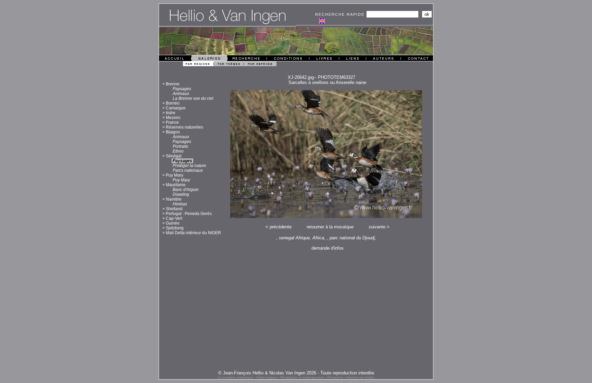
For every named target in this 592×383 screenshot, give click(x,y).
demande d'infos (327, 248)
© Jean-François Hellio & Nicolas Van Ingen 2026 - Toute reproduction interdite (296, 372)
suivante (377, 226)
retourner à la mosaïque (330, 226)
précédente (281, 226)
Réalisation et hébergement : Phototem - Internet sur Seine (327, 377)
